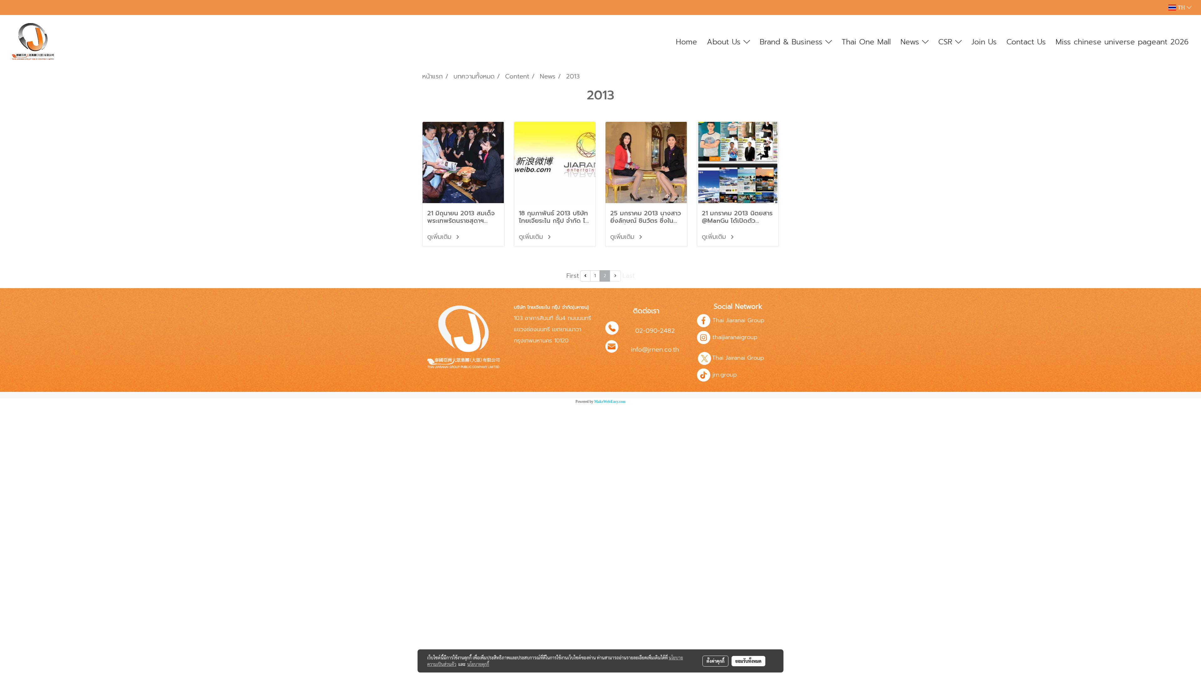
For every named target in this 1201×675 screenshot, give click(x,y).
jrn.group (723, 374)
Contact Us (1026, 42)
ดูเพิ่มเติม (440, 236)
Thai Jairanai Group (739, 357)
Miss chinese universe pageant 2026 (1122, 42)
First (572, 275)
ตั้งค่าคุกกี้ (715, 661)
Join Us (984, 42)
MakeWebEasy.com (610, 401)
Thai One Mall (866, 42)
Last (628, 275)
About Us (725, 42)
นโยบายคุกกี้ (478, 664)
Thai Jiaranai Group (738, 320)
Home (686, 42)
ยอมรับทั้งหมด (748, 661)
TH (1181, 7)
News (911, 42)
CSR (946, 42)
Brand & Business (792, 42)
